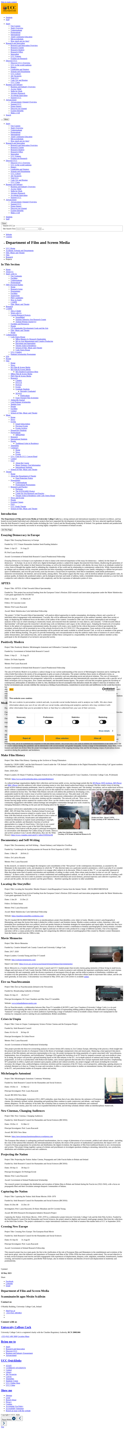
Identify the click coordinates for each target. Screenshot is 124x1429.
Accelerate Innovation (19, 95)
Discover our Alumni (19, 108)
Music (8, 415)
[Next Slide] (4, 1423)
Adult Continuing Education (21, 37)
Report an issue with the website (18, 1411)
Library (9, 1372)
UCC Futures (16, 56)
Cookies (9, 1404)
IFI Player (96, 783)
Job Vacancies (16, 76)
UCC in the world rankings (21, 65)
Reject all (27, 738)
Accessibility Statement (15, 1409)
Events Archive (21, 428)
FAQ (13, 461)
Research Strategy (17, 50)
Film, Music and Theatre (15, 253)
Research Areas (17, 289)
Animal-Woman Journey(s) (26, 322)
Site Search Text (9, 229)
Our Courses (15, 26)
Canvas (9, 1376)
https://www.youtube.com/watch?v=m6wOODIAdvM (32, 835)
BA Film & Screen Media (20, 367)
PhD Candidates (17, 298)
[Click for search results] (43, 229)
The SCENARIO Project (25, 491)
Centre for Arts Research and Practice (30, 493)
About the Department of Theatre (23, 476)
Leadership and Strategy (20, 69)
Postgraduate (15, 32)
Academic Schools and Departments (20, 251)
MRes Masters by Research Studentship (31, 339)
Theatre (9, 472)
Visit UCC (15, 78)
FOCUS (19, 383)
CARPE (14, 302)
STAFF (9, 1366)
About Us (9, 272)
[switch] (48, 722)
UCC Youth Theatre (18, 506)
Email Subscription (23, 424)
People (13, 326)
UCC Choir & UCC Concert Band (24, 456)
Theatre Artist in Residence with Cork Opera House (35, 496)
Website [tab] (9, 234)
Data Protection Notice (24, 478)
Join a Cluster (16, 311)
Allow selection (62, 738)
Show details (104, 731)
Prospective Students (19, 430)
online (86, 977)
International (15, 35)
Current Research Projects (21, 315)
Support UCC (16, 98)
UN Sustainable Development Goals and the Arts (29, 328)
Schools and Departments (20, 72)
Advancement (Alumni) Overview (24, 102)
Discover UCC (11, 1351)
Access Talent (16, 89)
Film (7, 255)
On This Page (7, 530)
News (13, 365)
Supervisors (15, 296)
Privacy (9, 1402)
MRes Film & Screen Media (21, 374)
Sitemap (9, 1395)
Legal (8, 1398)
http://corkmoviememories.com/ (24, 960)
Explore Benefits (17, 111)
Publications (25, 396)
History (13, 67)
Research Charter (17, 48)
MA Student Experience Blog (27, 372)
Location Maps (23, 1336)
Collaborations (11, 335)
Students (9, 17)
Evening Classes (17, 502)
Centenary (15, 448)
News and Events (17, 498)
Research (9, 257)
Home (8, 269)
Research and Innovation (15, 1349)
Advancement (11, 1355)
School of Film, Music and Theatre (29, 348)
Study (8, 1347)
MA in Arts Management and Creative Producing (34, 341)
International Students (19, 439)
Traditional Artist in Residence (27, 443)
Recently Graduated (28, 391)
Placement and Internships (25, 343)
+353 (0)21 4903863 (14, 1313)
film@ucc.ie (10, 1311)
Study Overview (17, 28)
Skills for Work (16, 91)
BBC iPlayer (13, 785)
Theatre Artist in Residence (26, 346)
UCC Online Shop (13, 1383)
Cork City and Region (19, 80)
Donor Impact (16, 106)
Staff (7, 20)
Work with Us (16, 313)
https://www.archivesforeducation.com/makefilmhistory (33, 779)
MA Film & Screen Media (21, 369)
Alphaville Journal (18, 400)
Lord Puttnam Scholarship (21, 402)
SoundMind (20, 317)
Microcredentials (17, 39)
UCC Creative (16, 352)
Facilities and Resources (20, 324)
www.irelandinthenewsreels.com (24, 1003)
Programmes (15, 291)
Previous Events (22, 426)
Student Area (16, 404)
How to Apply (16, 300)
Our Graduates (16, 276)
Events (18, 387)
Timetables (15, 446)
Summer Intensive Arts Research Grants (31, 319)
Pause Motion (7, 1420)
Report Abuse (11, 1400)
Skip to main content (9, 2)
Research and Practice (19, 487)
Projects (19, 385)
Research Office (17, 52)
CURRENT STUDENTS (16, 1368)
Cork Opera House (18, 337)
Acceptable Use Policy (14, 1406)
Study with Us (11, 274)
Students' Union (12, 1381)
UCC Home (10, 248)
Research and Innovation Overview (24, 45)
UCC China (15, 82)
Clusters (19, 380)
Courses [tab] (9, 237)
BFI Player (117, 783)
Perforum (19, 489)
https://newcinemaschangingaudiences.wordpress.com (32, 1136)
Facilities (14, 278)
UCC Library (16, 74)
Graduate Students (23, 389)
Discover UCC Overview (20, 63)
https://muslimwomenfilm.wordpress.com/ (28, 916)
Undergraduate (16, 30)
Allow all (97, 738)
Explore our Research (19, 58)
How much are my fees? (20, 41)
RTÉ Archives (106, 783)
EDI (7, 356)
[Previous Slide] (20, 1418)
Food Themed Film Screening (27, 398)
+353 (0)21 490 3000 (9, 1336)
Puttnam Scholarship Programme (23, 354)
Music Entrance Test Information (28, 465)
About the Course (22, 463)
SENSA (19, 393)
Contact (14, 411)
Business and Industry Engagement (19, 1353)
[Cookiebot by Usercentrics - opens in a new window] (104, 689)
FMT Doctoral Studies (14, 285)
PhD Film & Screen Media (21, 376)
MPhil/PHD (20, 435)
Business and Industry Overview (23, 87)
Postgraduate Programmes (25, 485)
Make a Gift (15, 113)
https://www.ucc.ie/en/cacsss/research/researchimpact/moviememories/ (46, 964)
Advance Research (18, 93)
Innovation (15, 54)
